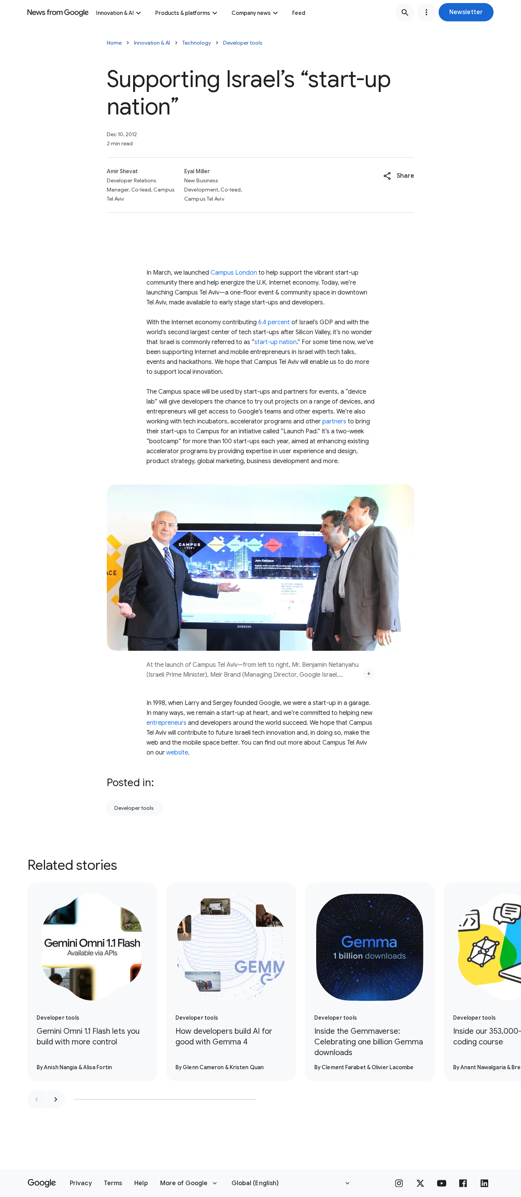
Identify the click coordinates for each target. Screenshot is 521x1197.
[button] (466, 12)
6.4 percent (274, 322)
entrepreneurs (166, 723)
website (177, 752)
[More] (369, 674)
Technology (196, 42)
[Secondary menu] (426, 12)
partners (334, 421)
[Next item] (56, 1099)
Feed (298, 13)
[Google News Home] (57, 12)
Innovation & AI (115, 13)
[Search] (405, 12)
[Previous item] (36, 1099)
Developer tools (242, 42)
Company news (251, 13)
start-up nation (275, 342)
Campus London (234, 273)
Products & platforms (182, 13)
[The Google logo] (41, 1183)
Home (114, 42)
